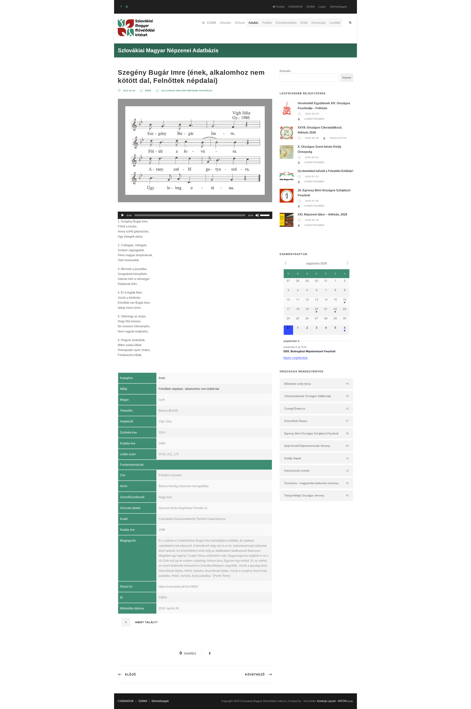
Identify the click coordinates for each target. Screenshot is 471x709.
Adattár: (254, 22)
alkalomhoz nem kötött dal (202, 388)
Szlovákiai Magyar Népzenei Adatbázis (186, 90)
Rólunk (240, 22)
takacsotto (338, 138)
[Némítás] (257, 215)
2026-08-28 (312, 114)
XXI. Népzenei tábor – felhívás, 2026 (322, 214)
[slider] (265, 215)
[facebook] (121, 6)
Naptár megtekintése (295, 357)
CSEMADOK (295, 6)
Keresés (285, 71)
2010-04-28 (129, 90)
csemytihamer (314, 119)
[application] (195, 215)
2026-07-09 (312, 201)
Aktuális (225, 22)
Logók (322, 6)
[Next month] (347, 263)
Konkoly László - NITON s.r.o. (335, 701)
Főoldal (279, 6)
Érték (304, 22)
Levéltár (335, 22)
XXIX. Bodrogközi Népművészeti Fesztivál (309, 351)
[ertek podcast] (127, 6)
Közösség (318, 22)
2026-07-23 (312, 176)
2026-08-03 (312, 157)
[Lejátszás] (122, 215)
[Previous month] (285, 263)
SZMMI (310, 6)
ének (148, 90)
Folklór (267, 22)
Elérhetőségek (338, 6)
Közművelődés (286, 22)
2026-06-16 (312, 220)
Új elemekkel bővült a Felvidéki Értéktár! (325, 171)
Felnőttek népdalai (171, 388)
